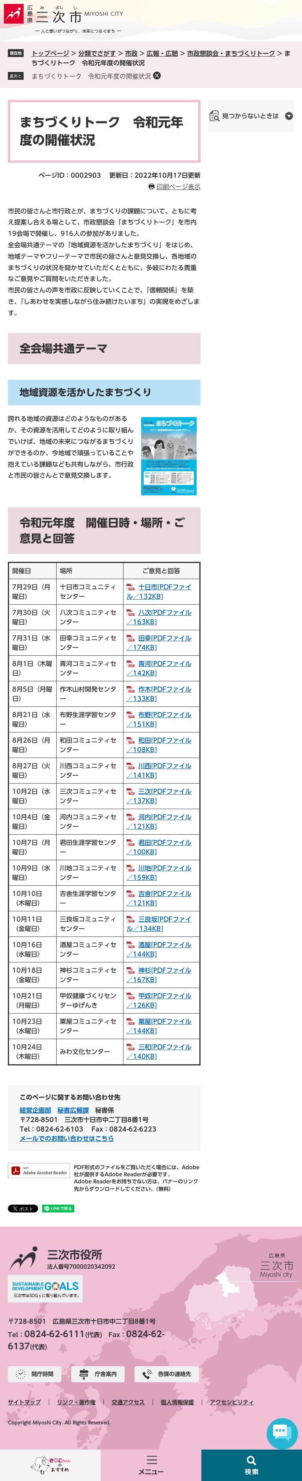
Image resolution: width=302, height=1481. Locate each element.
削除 (157, 75)
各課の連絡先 (174, 1374)
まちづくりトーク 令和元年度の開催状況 (91, 76)
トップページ (50, 53)
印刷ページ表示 (179, 187)
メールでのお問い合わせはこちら (67, 1138)
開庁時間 (42, 1374)
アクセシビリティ (232, 1402)
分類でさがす (97, 53)
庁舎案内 (106, 1374)
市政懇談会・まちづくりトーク (231, 53)
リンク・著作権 (76, 1402)
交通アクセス (128, 1402)
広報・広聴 (162, 53)
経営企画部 (35, 1110)
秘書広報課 (73, 1110)
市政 (131, 53)
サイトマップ (24, 1402)
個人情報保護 (177, 1402)
